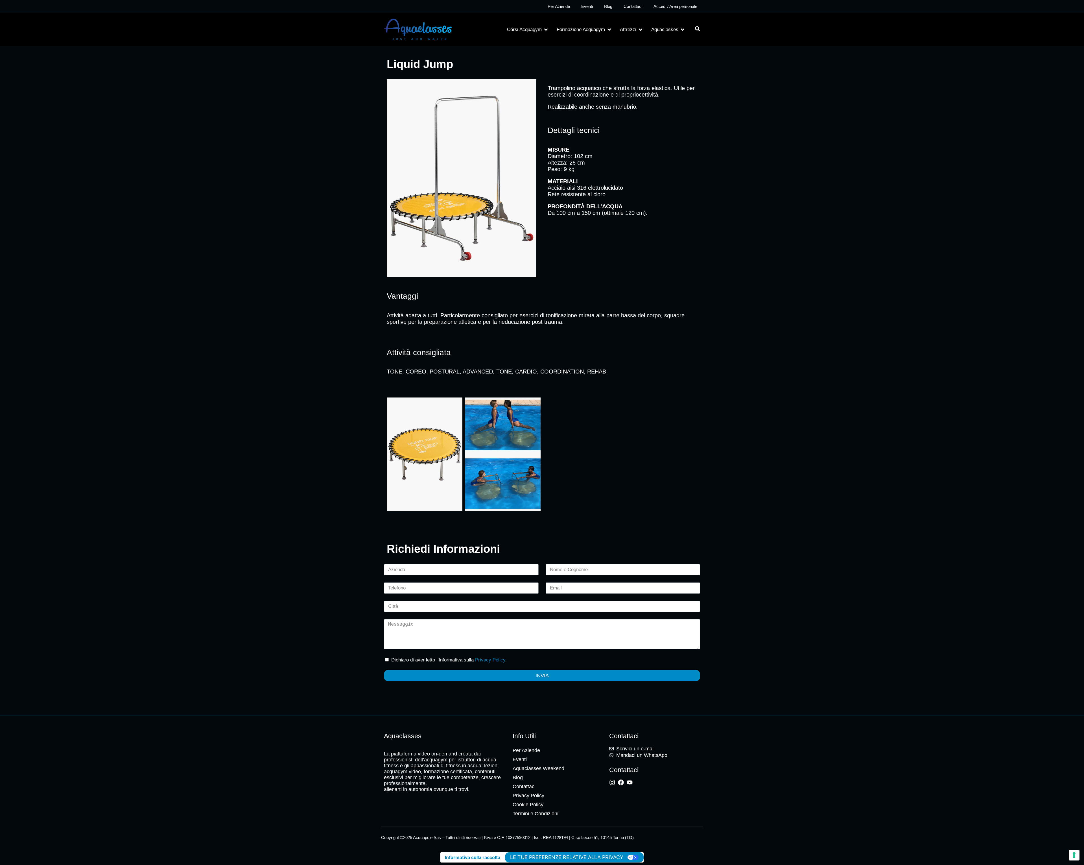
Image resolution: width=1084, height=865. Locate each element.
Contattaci (633, 6)
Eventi (587, 6)
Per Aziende (559, 6)
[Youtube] (630, 782)
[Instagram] (612, 782)
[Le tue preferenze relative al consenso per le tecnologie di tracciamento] (1074, 855)
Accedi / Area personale (675, 6)
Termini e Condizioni (535, 813)
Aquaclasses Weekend (538, 768)
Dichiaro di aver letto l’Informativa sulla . (449, 660)
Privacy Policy (490, 660)
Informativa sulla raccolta (472, 857)
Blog (608, 6)
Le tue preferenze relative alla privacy (566, 857)
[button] (528, 29)
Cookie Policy (528, 804)
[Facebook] (621, 782)
